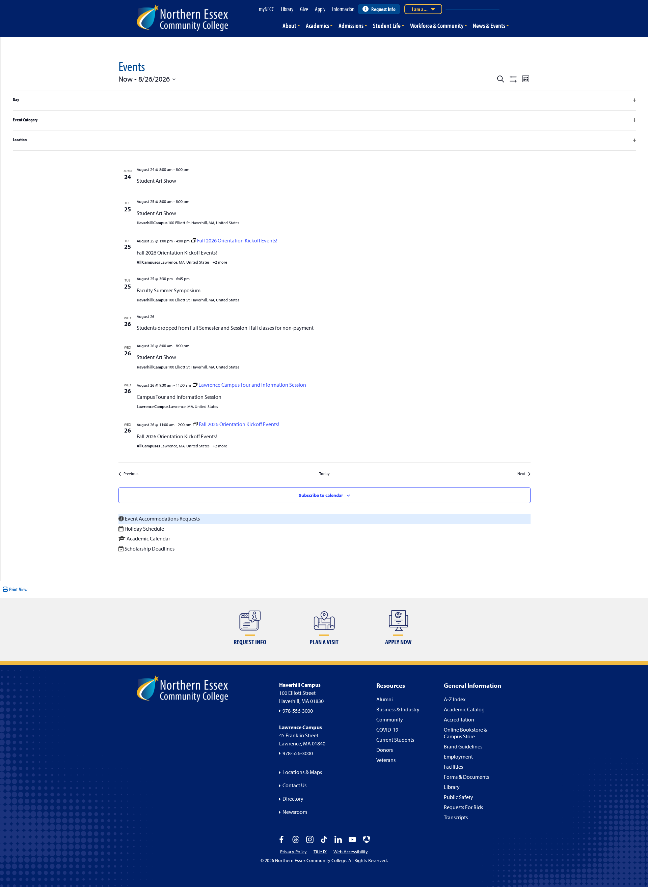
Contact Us (294, 785)
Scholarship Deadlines (149, 548)
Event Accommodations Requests (162, 518)
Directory (292, 798)
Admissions (351, 25)
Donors (384, 749)
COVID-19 (387, 729)
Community (389, 719)
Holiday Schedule (144, 528)
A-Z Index (454, 699)
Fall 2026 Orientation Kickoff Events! (177, 252)
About (289, 25)
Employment (458, 756)
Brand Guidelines (463, 746)
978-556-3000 (297, 710)
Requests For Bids (463, 807)
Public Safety (458, 797)
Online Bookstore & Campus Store (465, 733)
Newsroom (294, 811)
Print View (18, 589)
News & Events (489, 25)
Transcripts (456, 817)
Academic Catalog (464, 709)
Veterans (386, 760)
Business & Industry (398, 709)
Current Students (395, 739)
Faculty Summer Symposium (168, 290)
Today (324, 473)
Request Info (383, 9)
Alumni (384, 699)
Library (452, 786)
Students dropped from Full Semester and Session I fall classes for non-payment (225, 327)
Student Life (387, 25)
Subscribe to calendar (321, 495)
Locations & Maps (302, 772)
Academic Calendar (148, 538)
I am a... (420, 9)
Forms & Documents (466, 776)
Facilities (453, 766)
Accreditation (459, 719)
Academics (317, 25)
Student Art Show (156, 180)
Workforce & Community (436, 25)
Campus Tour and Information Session (179, 396)
